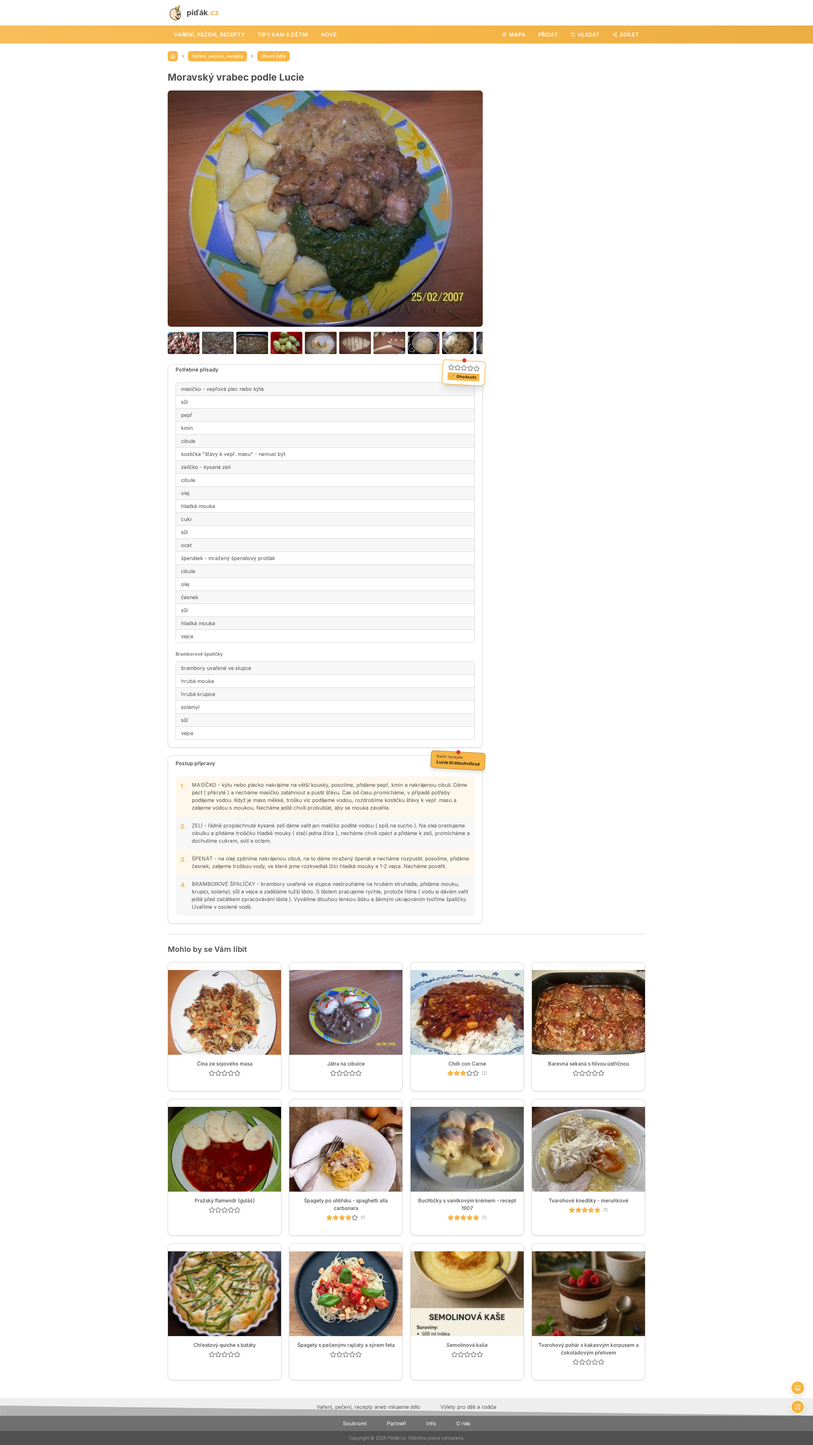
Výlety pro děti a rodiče (468, 1407)
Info (431, 1423)
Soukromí (354, 1423)
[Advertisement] (569, 115)
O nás (463, 1423)
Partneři (396, 1423)
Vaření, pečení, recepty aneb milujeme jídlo (368, 1407)
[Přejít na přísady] (797, 1387)
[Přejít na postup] (797, 1407)
